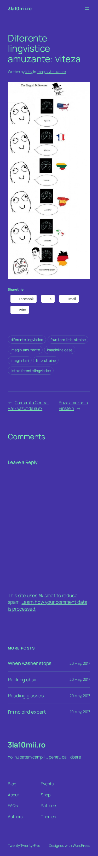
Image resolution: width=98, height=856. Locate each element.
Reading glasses (26, 695)
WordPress (81, 845)
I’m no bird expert (27, 711)
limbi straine (46, 360)
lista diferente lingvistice (31, 370)
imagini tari (20, 360)
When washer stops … (32, 663)
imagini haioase (59, 349)
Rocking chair (22, 679)
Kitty (29, 71)
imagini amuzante (25, 349)
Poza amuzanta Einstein (73, 405)
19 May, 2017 (80, 711)
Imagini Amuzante (51, 71)
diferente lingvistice (27, 339)
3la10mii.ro (20, 8)
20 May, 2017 (80, 663)
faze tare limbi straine (68, 339)
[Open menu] (87, 9)
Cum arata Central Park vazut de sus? (28, 405)
